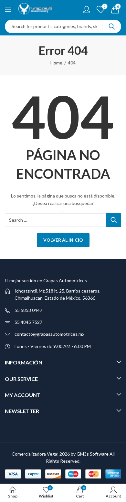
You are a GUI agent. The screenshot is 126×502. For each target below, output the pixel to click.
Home (56, 62)
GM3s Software (93, 454)
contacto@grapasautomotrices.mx (49, 334)
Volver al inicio (63, 240)
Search (111, 26)
